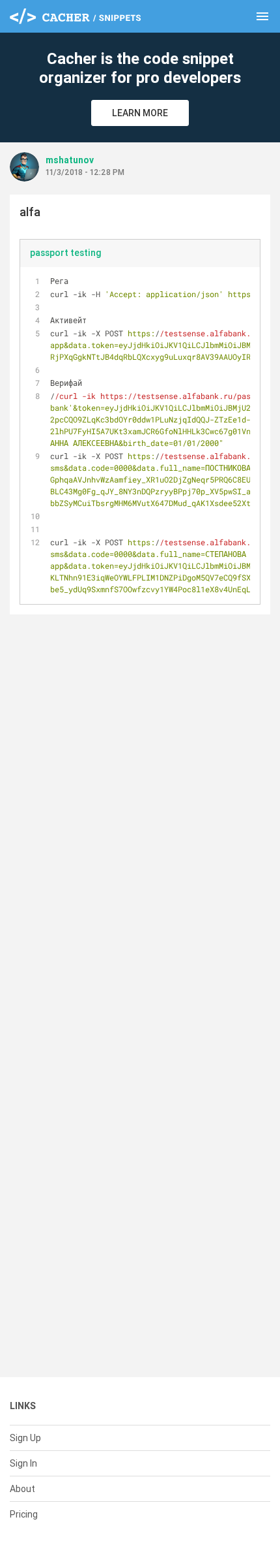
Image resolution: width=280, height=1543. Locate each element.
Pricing (24, 1514)
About (22, 1489)
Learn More (140, 113)
